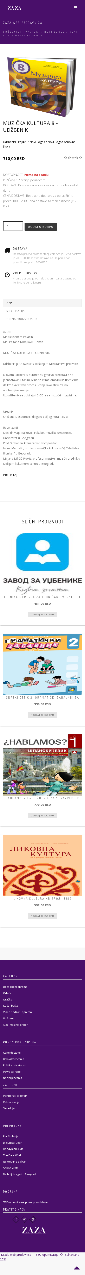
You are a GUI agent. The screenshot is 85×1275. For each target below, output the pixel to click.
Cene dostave (12, 1052)
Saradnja (9, 1108)
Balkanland (72, 1255)
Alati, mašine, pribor (15, 1025)
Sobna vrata (11, 1168)
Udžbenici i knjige (20, 31)
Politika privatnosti (14, 1065)
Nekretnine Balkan (14, 1161)
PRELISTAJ (10, 475)
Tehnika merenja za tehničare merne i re (42, 597)
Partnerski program (15, 1096)
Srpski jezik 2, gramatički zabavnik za (42, 697)
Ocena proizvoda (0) (21, 319)
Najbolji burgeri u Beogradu (20, 1174)
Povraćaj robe (12, 1072)
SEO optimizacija (47, 1255)
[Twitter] (24, 1219)
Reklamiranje (11, 1102)
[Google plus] (32, 1219)
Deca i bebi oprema (15, 987)
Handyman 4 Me (13, 1149)
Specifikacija (15, 311)
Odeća (7, 993)
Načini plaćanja (12, 1078)
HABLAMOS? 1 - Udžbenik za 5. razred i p (42, 798)
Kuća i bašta (10, 1005)
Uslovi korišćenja (13, 1059)
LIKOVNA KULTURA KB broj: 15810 (42, 899)
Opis (9, 303)
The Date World (12, 1155)
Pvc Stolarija (10, 1136)
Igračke (7, 999)
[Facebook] (16, 1219)
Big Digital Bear (12, 1143)
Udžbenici (9, 1018)
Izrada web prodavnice (16, 1255)
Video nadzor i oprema (17, 1012)
